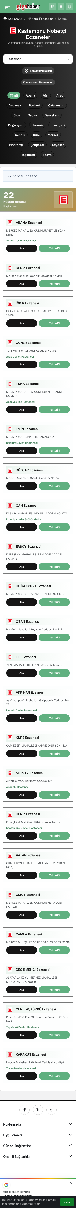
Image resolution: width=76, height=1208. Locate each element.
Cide (17, 115)
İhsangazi (58, 125)
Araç (59, 95)
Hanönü (37, 125)
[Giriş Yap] (61, 6)
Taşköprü (28, 154)
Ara (21, 248)
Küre (36, 135)
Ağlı (46, 95)
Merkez (53, 135)
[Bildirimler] (69, 6)
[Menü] (7, 7)
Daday (32, 115)
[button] (52, 6)
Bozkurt (34, 105)
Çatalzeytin (56, 105)
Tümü (14, 95)
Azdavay (15, 105)
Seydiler (58, 145)
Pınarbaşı (16, 145)
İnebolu (19, 135)
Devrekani (52, 115)
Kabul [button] (67, 1202)
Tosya (47, 154)
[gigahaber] (28, 6)
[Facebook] (24, 1110)
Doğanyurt (16, 125)
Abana (30, 95)
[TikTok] (51, 1110)
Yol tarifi (54, 248)
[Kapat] (71, 1183)
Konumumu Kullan (41, 70)
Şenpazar (37, 145)
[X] (38, 1110)
